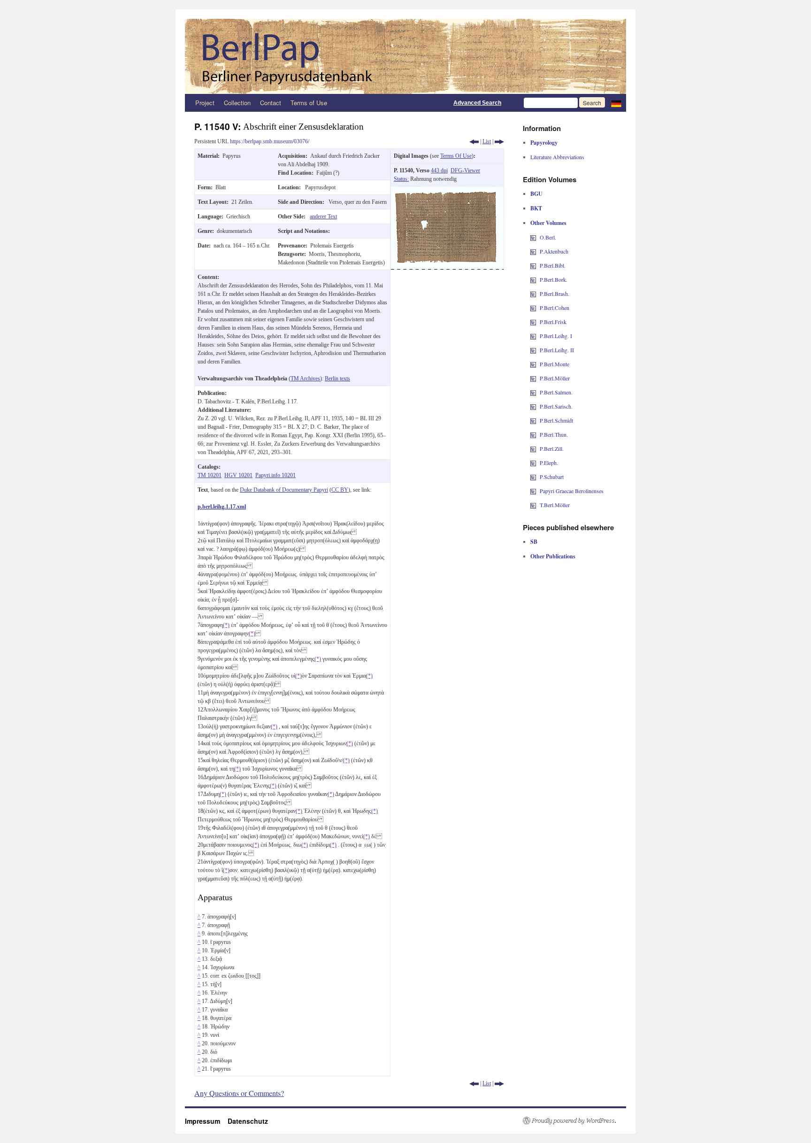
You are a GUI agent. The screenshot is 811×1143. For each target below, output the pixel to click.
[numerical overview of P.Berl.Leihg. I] (533, 336)
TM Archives (305, 378)
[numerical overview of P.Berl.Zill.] (533, 448)
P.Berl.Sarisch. (556, 406)
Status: (401, 179)
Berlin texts (337, 378)
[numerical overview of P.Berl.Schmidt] (533, 420)
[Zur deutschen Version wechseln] (616, 103)
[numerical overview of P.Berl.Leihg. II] (533, 350)
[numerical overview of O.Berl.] (533, 237)
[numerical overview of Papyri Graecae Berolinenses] (533, 490)
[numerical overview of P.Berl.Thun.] (533, 434)
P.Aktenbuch (554, 251)
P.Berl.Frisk (553, 321)
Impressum (206, 1121)
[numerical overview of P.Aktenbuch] (533, 251)
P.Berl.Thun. (554, 434)
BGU (536, 194)
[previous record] (474, 141)
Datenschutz (248, 1121)
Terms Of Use (456, 156)
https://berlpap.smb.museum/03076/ (269, 141)
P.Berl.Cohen (554, 307)
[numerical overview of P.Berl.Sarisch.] (533, 406)
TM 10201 (210, 475)
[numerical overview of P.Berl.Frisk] (533, 321)
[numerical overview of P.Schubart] (533, 476)
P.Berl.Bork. (553, 279)
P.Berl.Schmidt (556, 420)
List (486, 141)
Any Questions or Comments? (239, 1093)
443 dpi (439, 170)
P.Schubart (552, 476)
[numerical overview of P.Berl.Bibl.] (533, 265)
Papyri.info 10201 (275, 475)
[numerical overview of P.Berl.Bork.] (533, 279)
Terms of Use (309, 102)
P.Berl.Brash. (554, 293)
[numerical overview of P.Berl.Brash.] (533, 293)
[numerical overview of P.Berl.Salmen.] (533, 392)
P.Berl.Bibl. (553, 265)
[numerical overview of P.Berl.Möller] (533, 378)
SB (533, 542)
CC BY (339, 490)
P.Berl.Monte (554, 364)
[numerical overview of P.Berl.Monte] (533, 364)
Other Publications (552, 556)
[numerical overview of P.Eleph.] (533, 462)
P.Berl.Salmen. (556, 392)
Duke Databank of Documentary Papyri (284, 490)
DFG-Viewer (465, 170)
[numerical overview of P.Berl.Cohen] (533, 307)
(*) (226, 625)
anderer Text (323, 216)
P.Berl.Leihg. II (557, 350)
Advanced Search (477, 103)
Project (204, 102)
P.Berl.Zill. (552, 448)
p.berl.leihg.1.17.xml (222, 506)
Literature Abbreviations (557, 157)
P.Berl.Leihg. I (556, 336)
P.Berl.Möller (555, 378)
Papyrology (544, 143)
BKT (536, 208)
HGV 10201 (238, 475)
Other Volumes (548, 223)
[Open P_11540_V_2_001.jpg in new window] (447, 190)
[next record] (499, 141)
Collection (237, 102)
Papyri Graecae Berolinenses (572, 490)
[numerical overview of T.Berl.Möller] (533, 505)
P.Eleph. (549, 462)
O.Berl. (548, 237)
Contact (270, 102)
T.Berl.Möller (555, 505)
